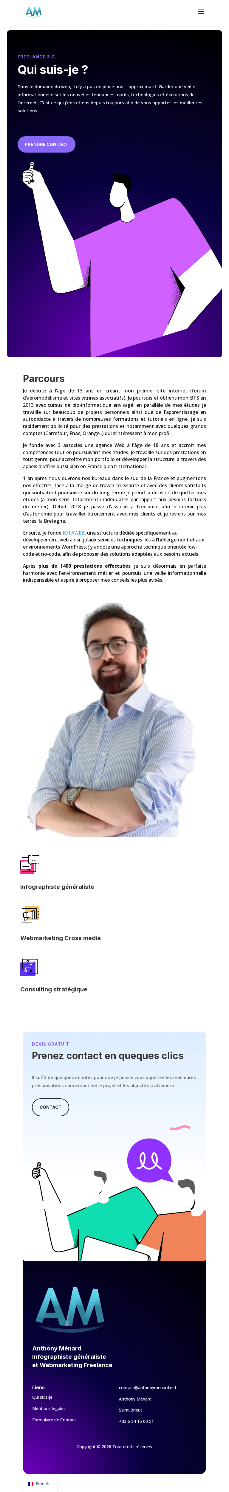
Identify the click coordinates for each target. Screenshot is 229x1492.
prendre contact (46, 144)
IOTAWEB (74, 533)
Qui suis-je (42, 1397)
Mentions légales (49, 1408)
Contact (50, 1107)
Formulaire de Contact (54, 1420)
